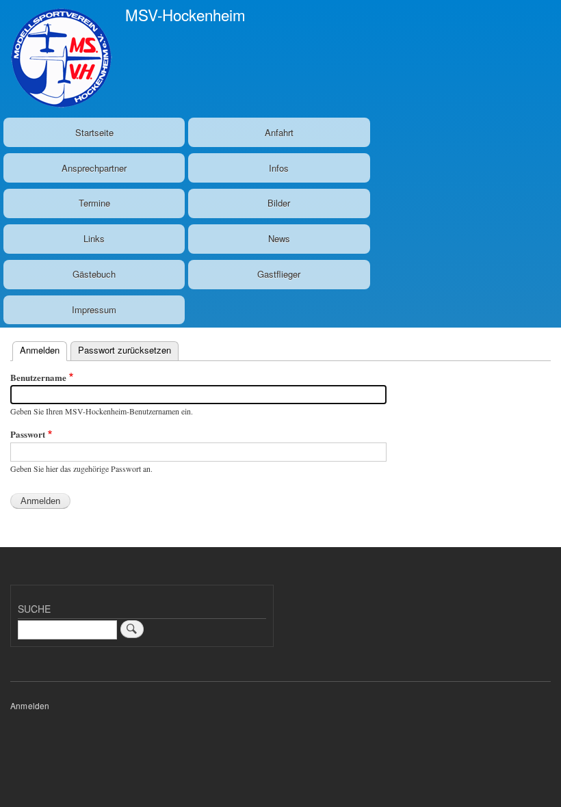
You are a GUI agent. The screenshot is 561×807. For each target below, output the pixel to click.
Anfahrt (279, 132)
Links (94, 238)
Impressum (94, 309)
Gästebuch (94, 273)
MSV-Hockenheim (185, 14)
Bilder (279, 202)
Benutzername (38, 377)
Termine (94, 202)
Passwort (27, 433)
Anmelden (43, 349)
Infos (279, 167)
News (279, 238)
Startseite (94, 132)
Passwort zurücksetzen (124, 349)
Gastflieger (278, 273)
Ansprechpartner (94, 167)
